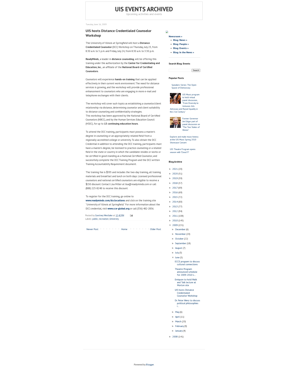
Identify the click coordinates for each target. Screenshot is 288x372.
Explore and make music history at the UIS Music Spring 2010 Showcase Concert (184, 139)
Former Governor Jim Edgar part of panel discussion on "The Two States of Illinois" (191, 124)
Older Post (155, 229)
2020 (175, 173)
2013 (175, 206)
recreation (104, 218)
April (177, 316)
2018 (175, 182)
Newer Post (92, 229)
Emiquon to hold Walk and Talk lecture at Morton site (186, 282)
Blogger (150, 364)
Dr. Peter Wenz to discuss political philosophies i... (187, 303)
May (177, 311)
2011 (175, 215)
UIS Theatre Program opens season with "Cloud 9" (182, 150)
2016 (175, 192)
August (179, 247)
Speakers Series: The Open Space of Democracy (184, 86)
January (179, 330)
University (114, 218)
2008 (175, 336)
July (177, 252)
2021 (175, 168)
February (179, 326)
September (181, 243)
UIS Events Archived (144, 9)
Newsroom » (175, 36)
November (180, 233)
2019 (175, 178)
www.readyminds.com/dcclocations (105, 200)
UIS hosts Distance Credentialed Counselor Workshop (186, 292)
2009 (175, 225)
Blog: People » (181, 44)
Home (124, 229)
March (178, 321)
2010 (175, 220)
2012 (175, 211)
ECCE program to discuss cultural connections (187, 263)
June (177, 257)
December (180, 229)
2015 (175, 196)
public (95, 218)
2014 (175, 201)
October (179, 238)
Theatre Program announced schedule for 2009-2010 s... (186, 271)
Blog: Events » (181, 48)
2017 (175, 187)
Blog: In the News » (183, 52)
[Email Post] (131, 215)
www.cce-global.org (118, 208)
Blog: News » (180, 39)
